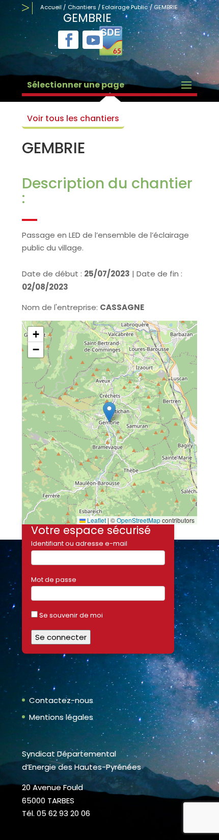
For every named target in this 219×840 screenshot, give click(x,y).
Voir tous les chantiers (73, 118)
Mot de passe (53, 579)
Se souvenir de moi (70, 615)
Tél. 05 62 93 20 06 (56, 813)
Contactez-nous (61, 700)
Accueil (51, 7)
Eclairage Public (125, 7)
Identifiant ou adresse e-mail (79, 543)
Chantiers (82, 7)
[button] (109, 412)
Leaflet (96, 520)
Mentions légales (61, 717)
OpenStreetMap (138, 520)
